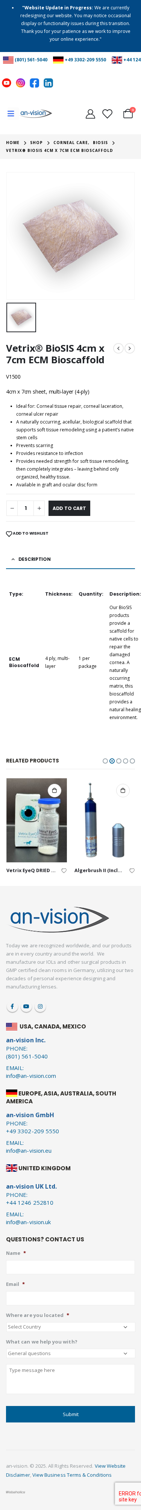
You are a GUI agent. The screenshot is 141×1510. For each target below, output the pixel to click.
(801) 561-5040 (31, 59)
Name (16, 1253)
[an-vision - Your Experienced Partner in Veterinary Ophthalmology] (35, 114)
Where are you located (37, 1315)
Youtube (26, 1006)
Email (15, 1284)
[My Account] (90, 114)
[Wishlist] (106, 114)
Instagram (40, 1006)
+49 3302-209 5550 (85, 59)
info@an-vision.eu (29, 1150)
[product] (36, 820)
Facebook (12, 1006)
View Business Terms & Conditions (72, 1474)
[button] (105, 760)
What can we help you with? (41, 1342)
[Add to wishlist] (64, 870)
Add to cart (69, 508)
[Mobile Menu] (13, 113)
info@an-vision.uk (28, 1222)
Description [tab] (34, 559)
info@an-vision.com (31, 1075)
